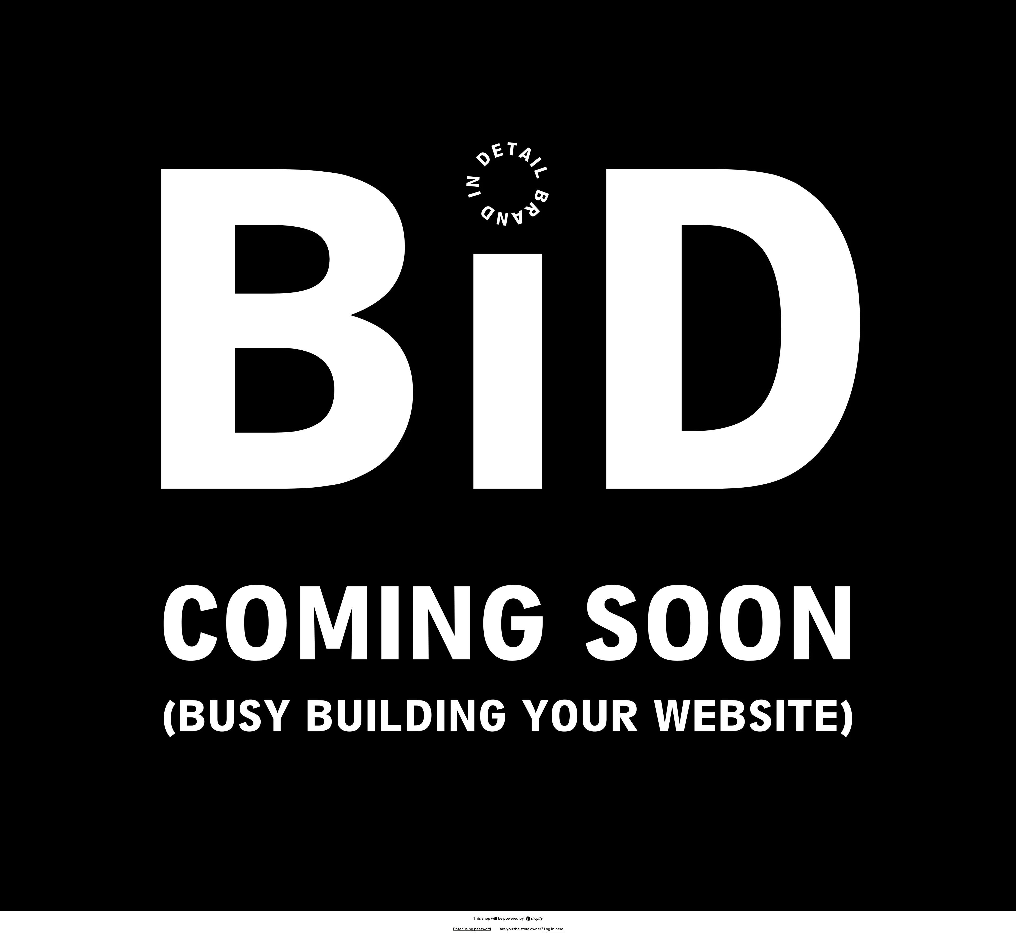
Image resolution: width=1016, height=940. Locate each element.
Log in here (553, 929)
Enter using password (472, 929)
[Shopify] (534, 918)
